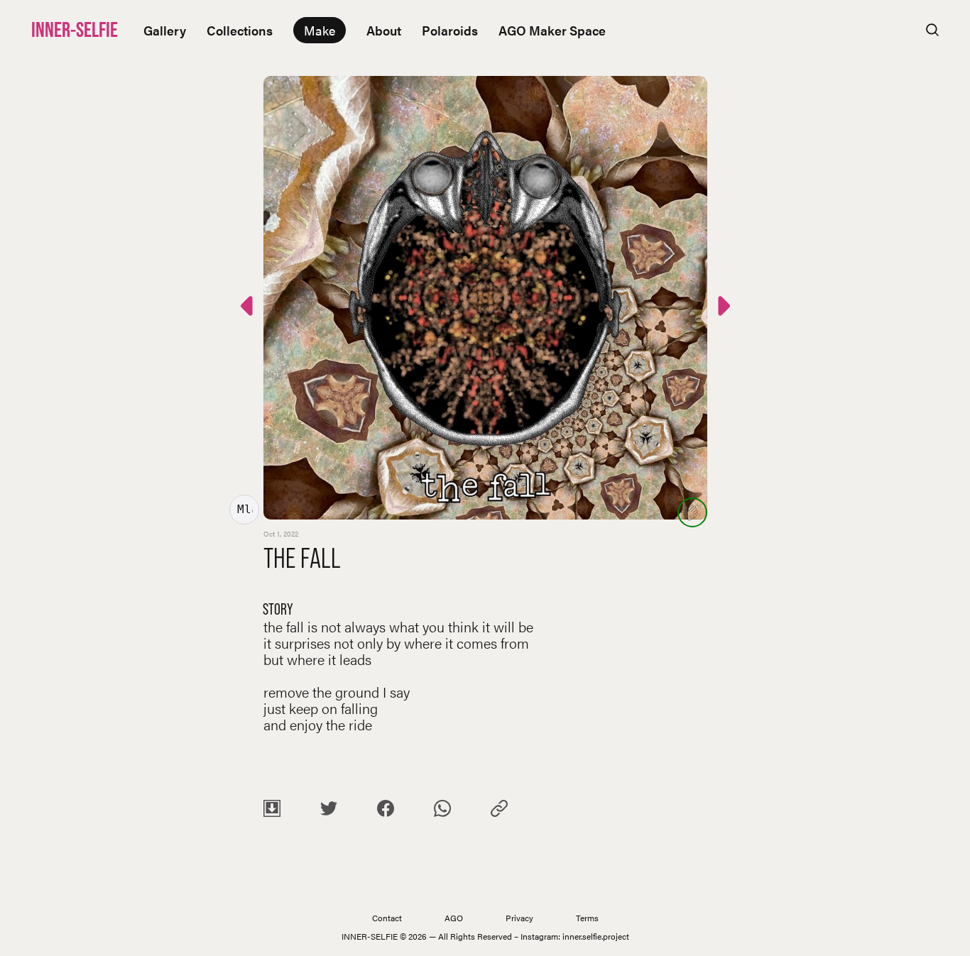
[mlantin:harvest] (248, 308)
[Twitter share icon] (328, 811)
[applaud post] (692, 512)
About (383, 30)
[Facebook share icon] (385, 811)
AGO (454, 917)
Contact (387, 917)
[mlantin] (244, 509)
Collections (240, 30)
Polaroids (450, 30)
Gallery (164, 30)
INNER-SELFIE (74, 29)
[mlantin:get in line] (722, 308)
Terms (587, 917)
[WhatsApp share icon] (442, 811)
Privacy (519, 917)
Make (319, 30)
